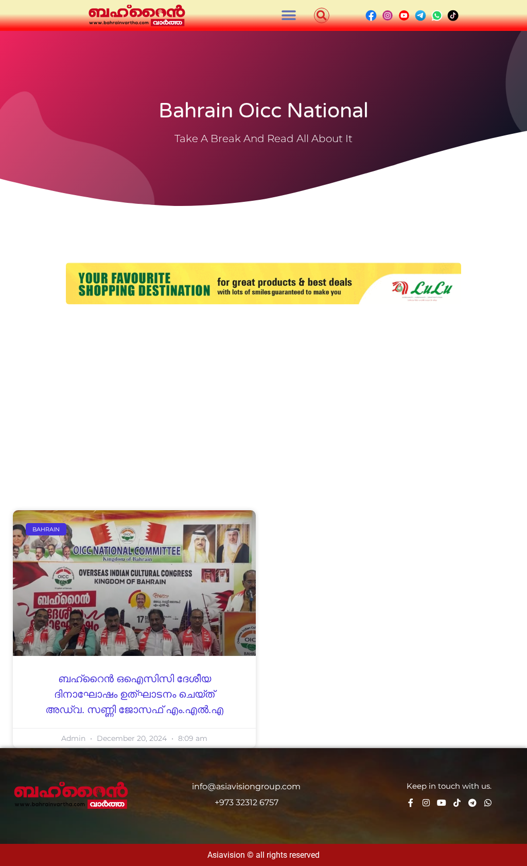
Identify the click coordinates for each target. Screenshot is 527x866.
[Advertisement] (263, 392)
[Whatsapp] (488, 803)
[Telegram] (472, 803)
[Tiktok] (457, 803)
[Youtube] (441, 803)
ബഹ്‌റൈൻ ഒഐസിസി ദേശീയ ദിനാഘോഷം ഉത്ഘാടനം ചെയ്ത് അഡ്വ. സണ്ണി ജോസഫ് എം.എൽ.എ (134, 694)
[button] (289, 15)
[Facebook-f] (411, 803)
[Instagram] (426, 803)
